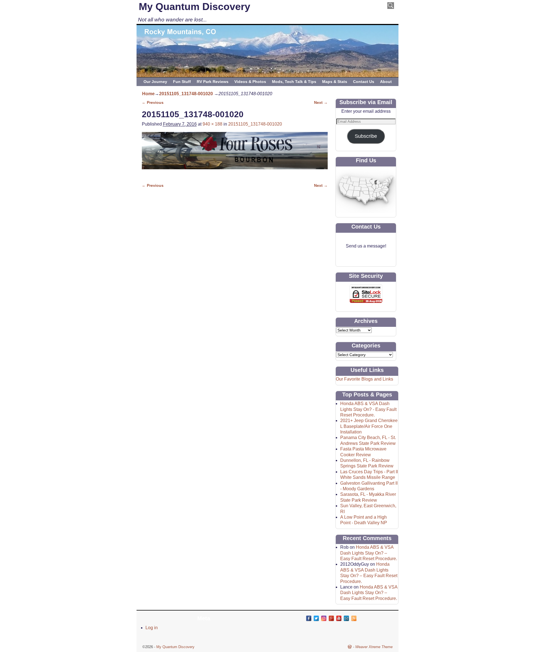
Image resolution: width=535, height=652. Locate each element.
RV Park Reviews (212, 81)
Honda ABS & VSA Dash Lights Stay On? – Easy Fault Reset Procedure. (368, 553)
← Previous (153, 102)
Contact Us (363, 81)
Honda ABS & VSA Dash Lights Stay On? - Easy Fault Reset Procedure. (368, 409)
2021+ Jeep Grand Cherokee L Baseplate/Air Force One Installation (369, 426)
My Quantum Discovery (194, 6)
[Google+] (331, 618)
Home (148, 93)
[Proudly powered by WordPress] (349, 647)
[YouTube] (339, 618)
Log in (151, 627)
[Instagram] (324, 618)
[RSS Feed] (354, 618)
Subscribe (366, 136)
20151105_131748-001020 (186, 93)
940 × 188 (212, 124)
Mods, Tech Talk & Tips (294, 81)
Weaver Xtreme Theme (374, 647)
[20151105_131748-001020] (235, 154)
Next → (321, 102)
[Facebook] (309, 618)
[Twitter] (316, 618)
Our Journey (155, 81)
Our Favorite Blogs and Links (364, 379)
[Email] (346, 618)
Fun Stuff (182, 81)
